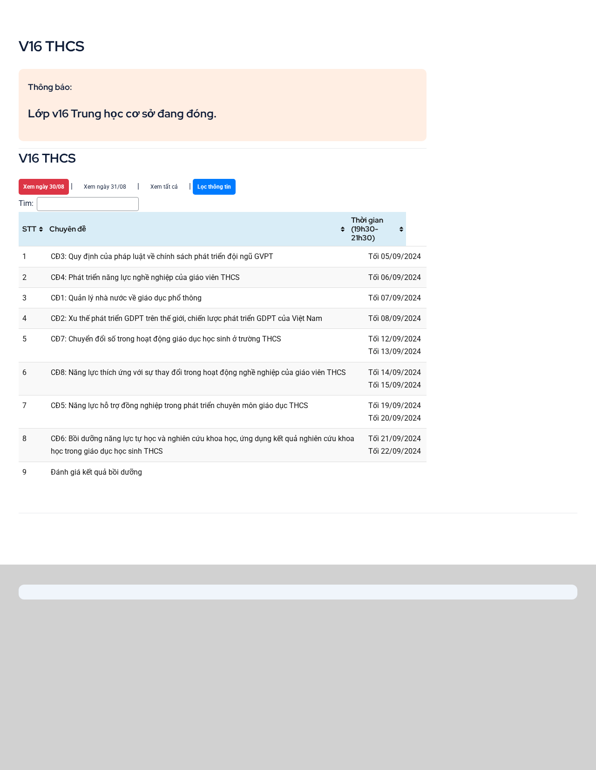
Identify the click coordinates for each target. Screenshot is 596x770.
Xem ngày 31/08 (105, 187)
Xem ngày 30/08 (43, 187)
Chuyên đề (67, 229)
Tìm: (26, 203)
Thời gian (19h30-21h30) (367, 229)
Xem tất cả (164, 187)
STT (29, 229)
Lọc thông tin (214, 187)
